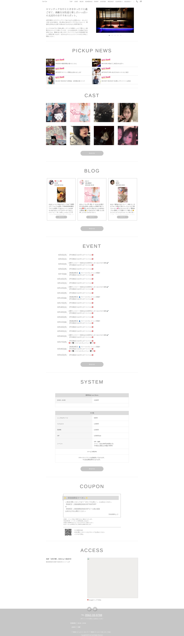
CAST (76, 1)
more (92, 153)
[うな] (128, 112)
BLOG (81, 1)
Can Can (44, 1)
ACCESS (127, 1)
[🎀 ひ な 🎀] (56, 112)
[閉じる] (120, 565)
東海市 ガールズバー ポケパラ (81, 632)
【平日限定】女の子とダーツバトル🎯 (81, 255)
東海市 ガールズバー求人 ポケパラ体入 (101, 632)
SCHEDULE (88, 1)
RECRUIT (111, 1)
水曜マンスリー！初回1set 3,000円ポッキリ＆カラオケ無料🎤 (89, 263)
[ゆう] (104, 135)
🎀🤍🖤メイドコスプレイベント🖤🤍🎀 (82, 343)
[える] (128, 135)
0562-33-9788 (93, 615)
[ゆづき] (80, 135)
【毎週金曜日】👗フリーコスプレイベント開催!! (84, 273)
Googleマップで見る (95, 600)
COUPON (118, 1)
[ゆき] (104, 112)
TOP (71, 1)
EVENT (96, 1)
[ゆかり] (80, 112)
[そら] (56, 135)
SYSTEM (103, 1)
